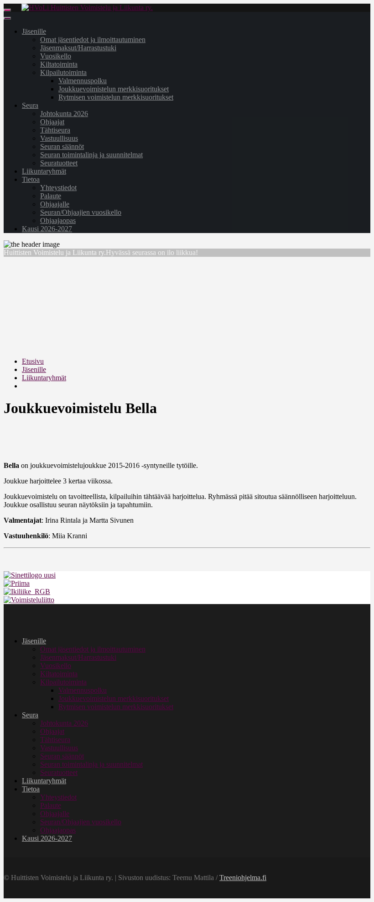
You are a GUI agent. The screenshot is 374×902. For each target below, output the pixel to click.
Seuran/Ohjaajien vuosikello (80, 212)
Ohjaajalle (54, 204)
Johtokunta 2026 (64, 113)
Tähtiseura (55, 130)
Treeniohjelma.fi (242, 877)
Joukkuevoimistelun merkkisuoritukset (113, 89)
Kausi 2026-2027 (47, 229)
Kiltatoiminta (59, 64)
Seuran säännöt (62, 146)
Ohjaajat (52, 122)
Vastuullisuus (59, 138)
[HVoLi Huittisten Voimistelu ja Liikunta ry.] (87, 7)
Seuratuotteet (59, 163)
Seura (30, 105)
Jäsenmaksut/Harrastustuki (78, 48)
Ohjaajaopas (58, 220)
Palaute (50, 196)
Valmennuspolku (82, 81)
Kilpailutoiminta (63, 72)
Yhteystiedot (58, 187)
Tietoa (31, 179)
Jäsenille (34, 31)
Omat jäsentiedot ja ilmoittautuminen (92, 39)
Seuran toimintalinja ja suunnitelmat (91, 155)
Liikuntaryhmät (44, 171)
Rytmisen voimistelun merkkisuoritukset (115, 97)
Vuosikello (55, 56)
